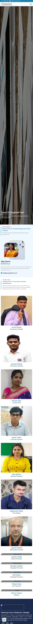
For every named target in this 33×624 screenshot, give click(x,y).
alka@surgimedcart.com (10, 273)
